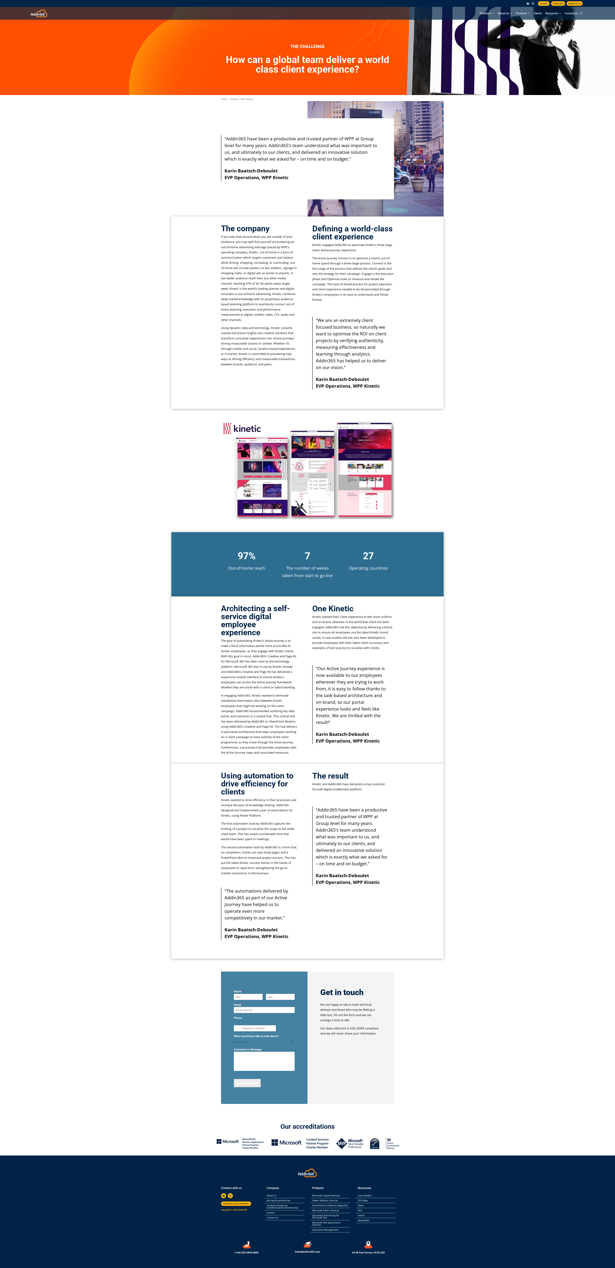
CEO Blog (363, 1200)
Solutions (485, 13)
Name (239, 991)
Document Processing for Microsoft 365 (325, 1216)
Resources (551, 13)
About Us (503, 13)
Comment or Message (247, 1049)
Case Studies (365, 1195)
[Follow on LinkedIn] (527, 3)
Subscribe (558, 3)
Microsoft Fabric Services (325, 1210)
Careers (544, 3)
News (361, 1205)
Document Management (326, 1230)
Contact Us (571, 13)
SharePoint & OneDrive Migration (330, 1205)
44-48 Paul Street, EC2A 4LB (368, 1252)
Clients (538, 13)
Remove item (242, 1042)
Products (521, 13)
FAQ (360, 1210)
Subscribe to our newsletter (236, 1203)
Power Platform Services (325, 1200)
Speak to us (574, 3)
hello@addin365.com (307, 1251)
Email (238, 1004)
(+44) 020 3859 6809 (246, 1252)
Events (361, 1215)
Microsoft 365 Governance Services (326, 1224)
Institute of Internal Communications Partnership (282, 1206)
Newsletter (363, 1220)
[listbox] (264, 1042)
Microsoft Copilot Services (326, 1195)
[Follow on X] (533, 3)
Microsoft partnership (278, 1200)
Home (224, 99)
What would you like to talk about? (257, 1036)
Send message (247, 1083)
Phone (238, 1018)
